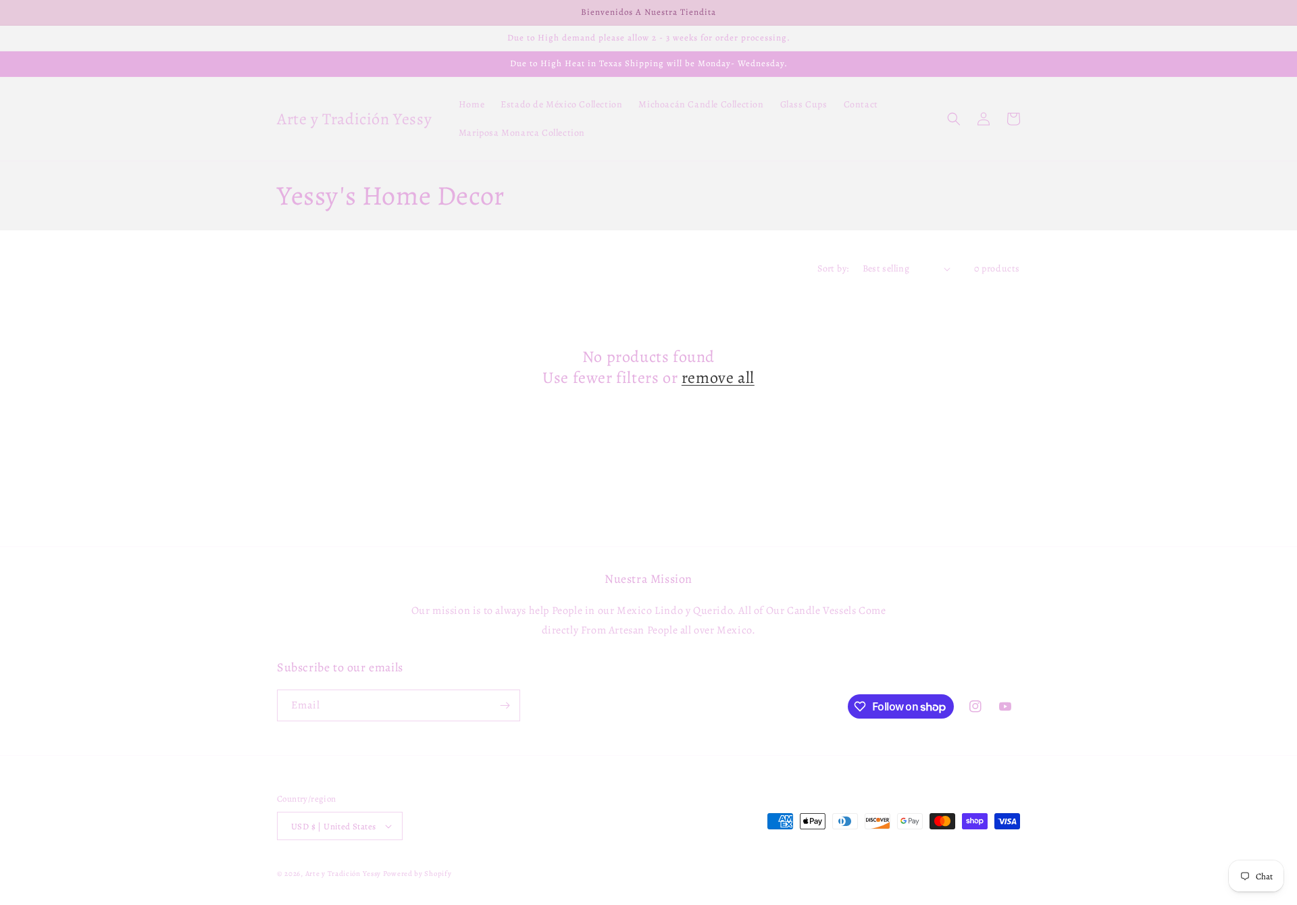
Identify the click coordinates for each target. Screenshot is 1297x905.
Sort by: (832, 268)
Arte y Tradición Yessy (343, 874)
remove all (718, 377)
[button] (954, 119)
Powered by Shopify (417, 874)
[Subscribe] (504, 705)
